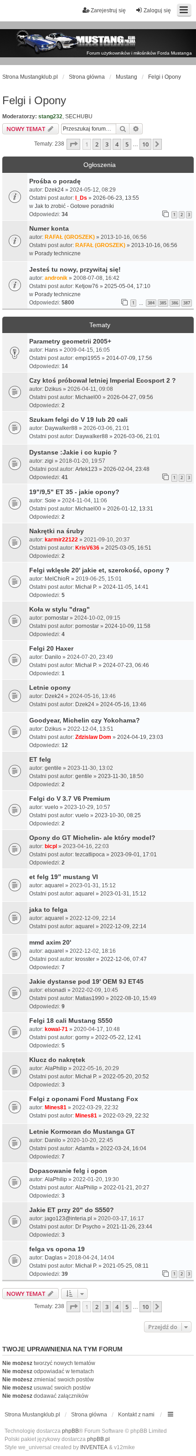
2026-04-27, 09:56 (130, 397)
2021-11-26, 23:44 (129, 1226)
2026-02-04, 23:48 (126, 469)
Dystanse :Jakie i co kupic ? (73, 452)
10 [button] (145, 144)
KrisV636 (87, 548)
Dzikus (53, 389)
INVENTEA (94, 1447)
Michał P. (86, 587)
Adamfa (84, 1148)
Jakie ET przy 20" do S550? (71, 1209)
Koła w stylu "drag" (59, 609)
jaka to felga (48, 909)
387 (186, 303)
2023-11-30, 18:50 (121, 776)
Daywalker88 (61, 428)
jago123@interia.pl (68, 1218)
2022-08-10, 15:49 (133, 998)
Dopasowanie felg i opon (68, 1170)
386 (174, 303)
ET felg (40, 759)
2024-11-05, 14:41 (126, 587)
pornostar (56, 618)
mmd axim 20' (50, 942)
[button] (73, 144)
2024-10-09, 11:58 (127, 626)
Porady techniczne (58, 253)
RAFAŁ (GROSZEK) (70, 237)
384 (151, 303)
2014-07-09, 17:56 (129, 358)
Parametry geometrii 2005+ (70, 341)
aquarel (54, 885)
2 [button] (96, 144)
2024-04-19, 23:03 (140, 737)
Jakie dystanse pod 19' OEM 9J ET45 (86, 981)
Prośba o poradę (55, 181)
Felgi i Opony (34, 100)
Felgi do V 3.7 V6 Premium (69, 798)
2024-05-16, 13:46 (123, 704)
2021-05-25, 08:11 (126, 1266)
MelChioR (57, 579)
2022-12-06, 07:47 (124, 959)
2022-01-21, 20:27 (126, 1187)
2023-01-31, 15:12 (123, 893)
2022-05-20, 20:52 (126, 1076)
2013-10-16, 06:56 (154, 245)
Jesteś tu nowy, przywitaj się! (75, 269)
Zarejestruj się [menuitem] (108, 10)
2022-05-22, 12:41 (118, 1037)
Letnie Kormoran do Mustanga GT (82, 1131)
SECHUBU (79, 116)
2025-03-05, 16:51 (128, 548)
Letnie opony (50, 687)
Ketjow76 (86, 286)
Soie (50, 500)
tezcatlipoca (90, 854)
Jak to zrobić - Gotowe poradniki (74, 206)
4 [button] (117, 144)
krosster (85, 959)
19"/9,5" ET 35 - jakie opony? (74, 491)
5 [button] (127, 144)
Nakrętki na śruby (56, 531)
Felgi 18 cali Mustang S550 (71, 1020)
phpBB (70, 1431)
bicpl (51, 846)
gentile (53, 768)
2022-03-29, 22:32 (126, 1115)
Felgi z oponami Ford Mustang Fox (83, 1098)
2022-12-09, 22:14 (123, 926)
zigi (49, 461)
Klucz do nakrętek (57, 1059)
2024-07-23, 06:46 (126, 665)
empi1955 (87, 358)
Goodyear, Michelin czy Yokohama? (84, 720)
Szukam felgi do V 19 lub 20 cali (78, 419)
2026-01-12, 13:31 (130, 509)
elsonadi (55, 990)
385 (163, 303)
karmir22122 (61, 539)
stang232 (50, 116)
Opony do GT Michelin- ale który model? (92, 837)
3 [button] (106, 144)
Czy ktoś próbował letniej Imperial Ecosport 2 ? (102, 380)
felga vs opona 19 (57, 1249)
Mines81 (56, 1107)
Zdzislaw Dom (93, 737)
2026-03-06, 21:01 (137, 436)
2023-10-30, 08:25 (118, 815)
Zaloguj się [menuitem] (157, 10)
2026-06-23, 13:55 (116, 198)
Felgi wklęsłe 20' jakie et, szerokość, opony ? (99, 570)
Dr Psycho (88, 1226)
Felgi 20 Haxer (51, 648)
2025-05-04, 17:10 (127, 286)
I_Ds (81, 198)
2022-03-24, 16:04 (123, 1148)
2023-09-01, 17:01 (134, 854)
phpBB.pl (98, 1439)
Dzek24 (54, 190)
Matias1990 (89, 998)
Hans (51, 350)
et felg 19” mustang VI (63, 876)
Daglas (53, 1257)
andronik (56, 278)
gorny (82, 1037)
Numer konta (49, 228)
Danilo (53, 657)
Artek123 (86, 469)
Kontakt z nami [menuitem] (136, 1414)
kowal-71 (56, 1029)
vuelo (51, 807)
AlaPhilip (56, 1068)
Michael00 (88, 397)
